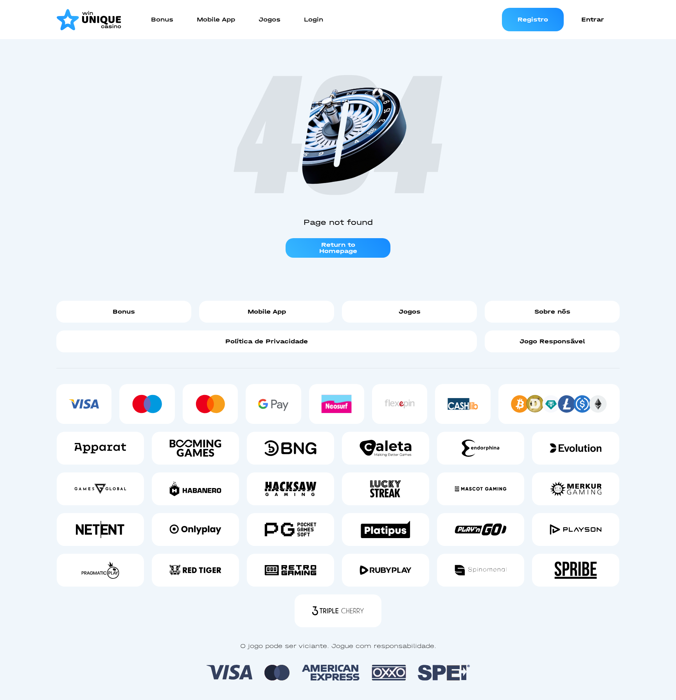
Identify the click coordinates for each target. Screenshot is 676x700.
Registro (533, 19)
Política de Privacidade (266, 341)
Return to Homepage (338, 248)
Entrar (592, 19)
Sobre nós (552, 311)
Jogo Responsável (552, 341)
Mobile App (267, 311)
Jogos (410, 311)
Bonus (124, 311)
